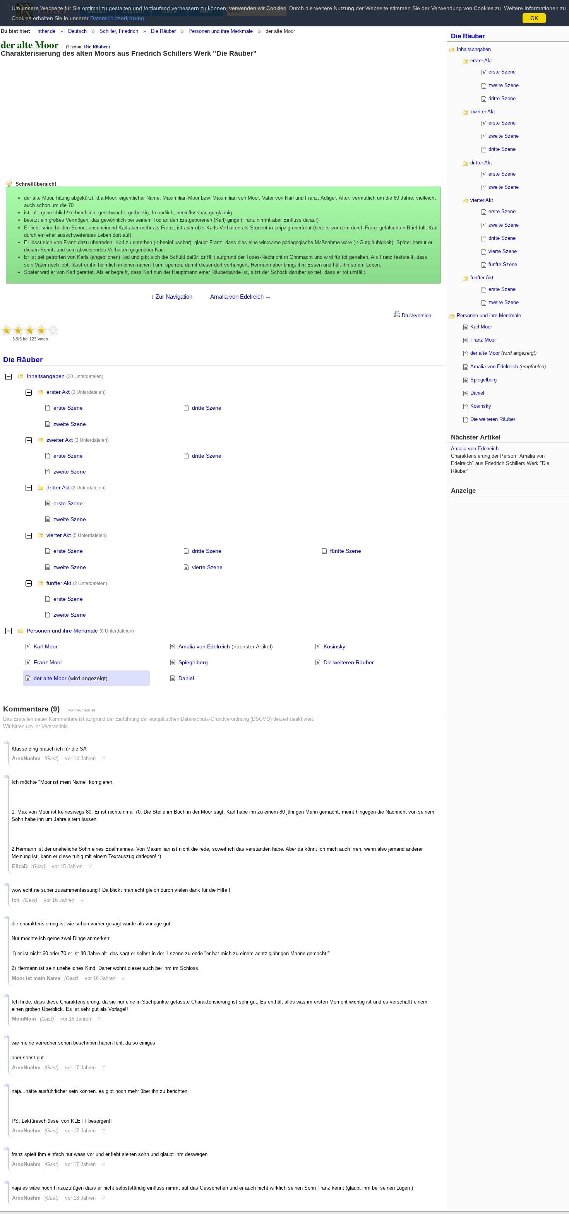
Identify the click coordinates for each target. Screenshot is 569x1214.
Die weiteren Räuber (349, 662)
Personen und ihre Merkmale (221, 31)
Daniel (186, 678)
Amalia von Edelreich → (240, 296)
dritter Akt (58, 487)
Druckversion (415, 315)
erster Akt (58, 392)
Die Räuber (163, 31)
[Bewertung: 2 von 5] (18, 330)
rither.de (46, 31)
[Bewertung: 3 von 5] (30, 330)
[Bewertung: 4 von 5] (41, 330)
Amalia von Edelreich (204, 646)
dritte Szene (206, 408)
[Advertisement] (64, 111)
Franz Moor (48, 662)
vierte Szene (207, 567)
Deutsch (77, 31)
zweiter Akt (59, 440)
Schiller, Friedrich (118, 31)
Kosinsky (334, 646)
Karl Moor (46, 646)
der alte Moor (50, 678)
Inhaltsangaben (46, 376)
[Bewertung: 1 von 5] (6, 330)
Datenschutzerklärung (117, 18)
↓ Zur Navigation (171, 296)
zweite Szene (69, 424)
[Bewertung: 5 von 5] (53, 330)
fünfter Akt (58, 583)
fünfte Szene (345, 551)
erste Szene (68, 408)
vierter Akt (58, 535)
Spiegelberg (193, 662)
